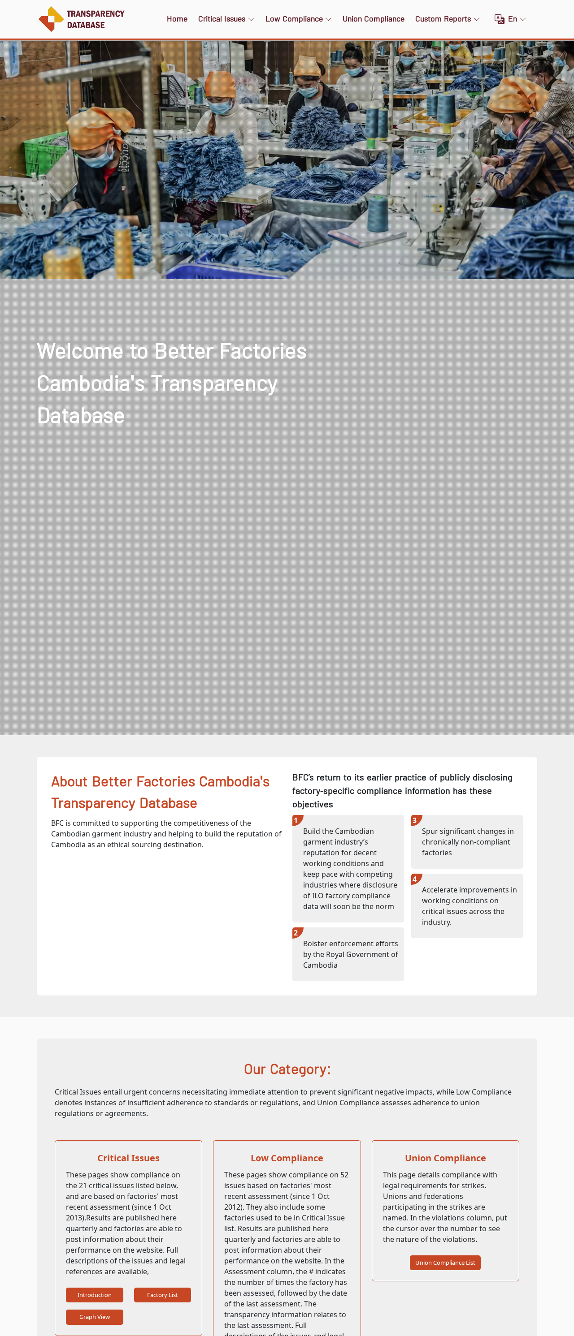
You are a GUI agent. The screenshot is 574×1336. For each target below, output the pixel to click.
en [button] (512, 19)
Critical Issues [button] (221, 19)
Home (177, 19)
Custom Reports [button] (443, 19)
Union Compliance (373, 19)
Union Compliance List (445, 1262)
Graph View (94, 1317)
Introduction (95, 1295)
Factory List (162, 1295)
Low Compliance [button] (294, 19)
